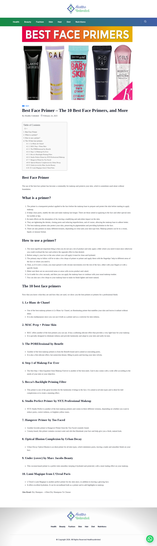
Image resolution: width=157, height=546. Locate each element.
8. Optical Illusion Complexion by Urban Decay (45, 162)
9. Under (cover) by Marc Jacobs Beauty (42, 165)
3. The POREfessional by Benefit (40, 149)
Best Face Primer (31, 132)
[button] (150, 539)
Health (16, 22)
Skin (51, 22)
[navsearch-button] (144, 22)
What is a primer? (31, 135)
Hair (60, 22)
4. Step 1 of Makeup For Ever (38, 152)
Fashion (40, 22)
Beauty (27, 22)
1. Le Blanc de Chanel (36, 144)
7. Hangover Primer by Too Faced (40, 160)
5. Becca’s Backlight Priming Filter (40, 154)
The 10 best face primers (33, 141)
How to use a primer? (32, 138)
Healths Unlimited (32, 116)
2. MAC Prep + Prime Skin (37, 146)
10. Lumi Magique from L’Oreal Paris (42, 168)
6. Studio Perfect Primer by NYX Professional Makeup (47, 157)
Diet (69, 22)
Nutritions (80, 22)
